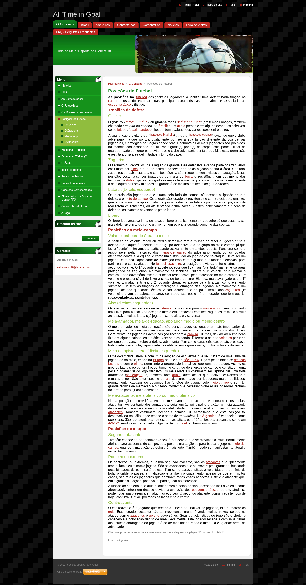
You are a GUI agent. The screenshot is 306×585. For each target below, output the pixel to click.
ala (168, 378)
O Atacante (71, 141)
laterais (165, 308)
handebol (145, 129)
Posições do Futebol (73, 119)
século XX (191, 360)
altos (134, 169)
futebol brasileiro (168, 263)
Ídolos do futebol (71, 169)
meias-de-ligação (173, 252)
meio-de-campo (136, 198)
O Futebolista (69, 105)
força (189, 176)
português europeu (189, 121)
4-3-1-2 (113, 423)
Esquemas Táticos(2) (74, 156)
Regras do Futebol (72, 176)
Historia (66, 85)
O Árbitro (66, 163)
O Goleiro (70, 125)
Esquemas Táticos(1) (74, 149)
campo (113, 101)
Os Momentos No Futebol (76, 112)
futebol (141, 97)
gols (111, 511)
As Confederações (72, 98)
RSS (232, 4)
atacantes (115, 412)
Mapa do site (214, 4)
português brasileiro (136, 121)
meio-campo (212, 308)
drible (130, 180)
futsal (133, 129)
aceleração (134, 375)
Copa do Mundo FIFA (74, 206)
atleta (181, 126)
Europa (158, 360)
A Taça (65, 213)
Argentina (209, 416)
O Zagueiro (71, 130)
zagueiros (232, 290)
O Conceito (135, 83)
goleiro (154, 515)
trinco (138, 363)
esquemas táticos (205, 489)
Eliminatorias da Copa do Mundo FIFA (76, 198)
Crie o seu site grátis (69, 571)
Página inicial (191, 4)
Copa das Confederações (76, 189)
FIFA (64, 92)
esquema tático (119, 104)
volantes (225, 338)
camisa (192, 334)
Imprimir (248, 4)
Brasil (162, 126)
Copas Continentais (73, 183)
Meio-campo (72, 136)
